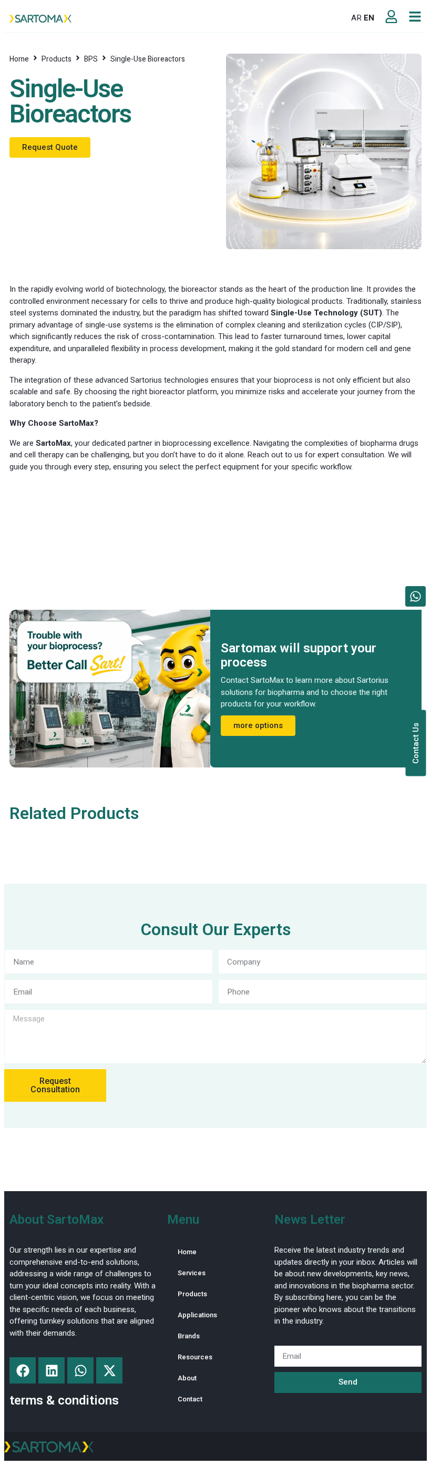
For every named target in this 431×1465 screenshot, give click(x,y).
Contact (190, 1399)
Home (19, 59)
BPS (91, 59)
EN (369, 18)
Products (56, 59)
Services (192, 1273)
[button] (164, 18)
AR (356, 18)
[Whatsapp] (80, 1370)
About (187, 1378)
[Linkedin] (51, 1370)
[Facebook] (22, 1370)
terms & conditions (64, 1400)
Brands (189, 1336)
